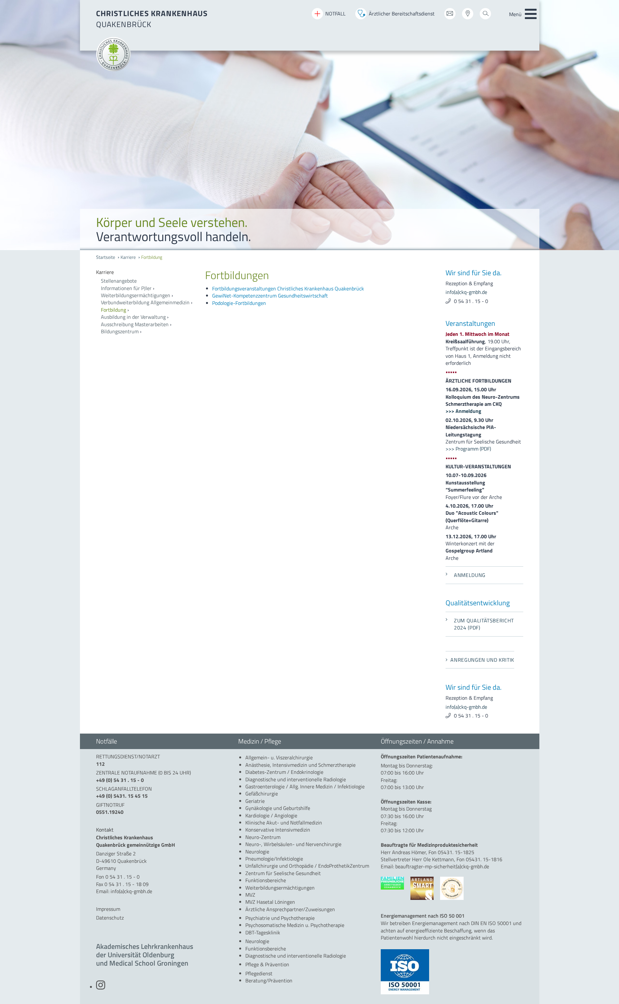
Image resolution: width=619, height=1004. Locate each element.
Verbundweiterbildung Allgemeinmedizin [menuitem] (145, 302)
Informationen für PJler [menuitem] (126, 288)
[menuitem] (146, 272)
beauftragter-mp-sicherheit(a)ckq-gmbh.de (442, 866)
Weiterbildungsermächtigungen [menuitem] (135, 295)
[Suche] (485, 16)
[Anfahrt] (467, 16)
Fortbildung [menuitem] (151, 257)
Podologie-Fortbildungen (239, 303)
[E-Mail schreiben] (450, 16)
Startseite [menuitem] (105, 257)
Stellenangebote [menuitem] (119, 281)
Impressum (108, 909)
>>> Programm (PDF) (468, 449)
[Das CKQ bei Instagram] (100, 987)
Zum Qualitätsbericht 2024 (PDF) (484, 624)
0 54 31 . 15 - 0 (471, 301)
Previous (9, 126)
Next (609, 126)
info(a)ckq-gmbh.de (466, 292)
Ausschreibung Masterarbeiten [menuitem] (135, 324)
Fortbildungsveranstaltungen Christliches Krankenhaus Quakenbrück (288, 288)
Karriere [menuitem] (128, 257)
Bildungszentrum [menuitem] (120, 331)
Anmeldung (470, 575)
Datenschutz (110, 917)
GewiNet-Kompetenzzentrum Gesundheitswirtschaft (270, 295)
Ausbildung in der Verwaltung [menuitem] (133, 317)
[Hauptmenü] (530, 14)
